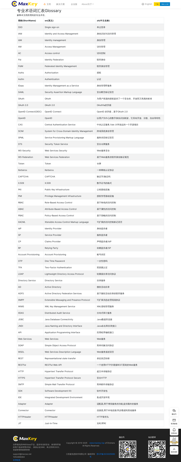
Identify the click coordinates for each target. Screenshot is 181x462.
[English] (143, 4)
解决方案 (60, 4)
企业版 (74, 4)
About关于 (87, 4)
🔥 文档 (47, 4)
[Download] (162, 4)
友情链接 (16, 460)
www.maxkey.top (97, 443)
